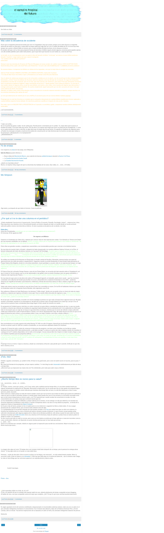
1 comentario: (18, 139)
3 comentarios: (19, 114)
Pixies (3, 478)
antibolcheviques (47, 156)
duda (13, 150)
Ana (7, 478)
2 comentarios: (18, 34)
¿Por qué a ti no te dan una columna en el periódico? (25, 218)
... (2, 120)
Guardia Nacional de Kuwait (14, 160)
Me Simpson (6, 175)
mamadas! (27, 456)
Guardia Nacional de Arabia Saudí (16, 158)
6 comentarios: (19, 372)
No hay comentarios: (20, 169)
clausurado (56, 364)
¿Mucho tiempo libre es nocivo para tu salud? (21, 379)
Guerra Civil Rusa (64, 156)
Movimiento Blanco (20, 156)
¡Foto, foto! (6, 357)
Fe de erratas (7, 146)
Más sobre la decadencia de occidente (18, 40)
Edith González (20, 415)
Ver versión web (41, 528)
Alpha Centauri (27, 404)
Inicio (41, 525)
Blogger (47, 531)
